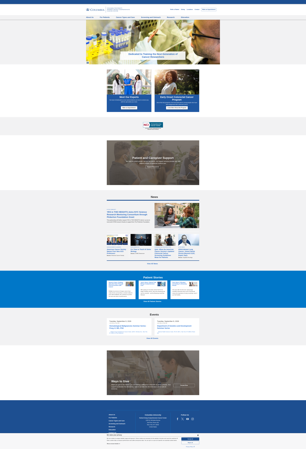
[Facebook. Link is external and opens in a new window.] (177, 419)
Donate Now (184, 385)
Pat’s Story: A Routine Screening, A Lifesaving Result (184, 289)
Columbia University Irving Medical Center (153, 1)
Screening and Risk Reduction (163, 247)
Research (112, 427)
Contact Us (112, 433)
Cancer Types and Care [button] (125, 17)
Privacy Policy (189, 446)
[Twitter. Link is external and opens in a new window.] (182, 419)
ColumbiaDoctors (176, 405)
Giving (183, 9)
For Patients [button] (105, 17)
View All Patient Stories (152, 301)
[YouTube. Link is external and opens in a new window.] (187, 419)
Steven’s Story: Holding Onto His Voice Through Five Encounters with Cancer (121, 289)
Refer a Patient (174, 9)
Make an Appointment (208, 9)
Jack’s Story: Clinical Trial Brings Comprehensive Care (153, 289)
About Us (112, 415)
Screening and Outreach (117, 424)
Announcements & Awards (114, 247)
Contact (197, 9)
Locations (190, 9)
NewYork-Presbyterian (153, 405)
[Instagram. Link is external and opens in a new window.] (192, 419)
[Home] (108, 10)
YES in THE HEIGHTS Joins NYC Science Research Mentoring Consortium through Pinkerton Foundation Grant (127, 214)
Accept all (190, 439)
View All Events (152, 338)
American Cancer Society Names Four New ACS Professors (116, 251)
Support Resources (153, 166)
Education (112, 429)
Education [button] (185, 17)
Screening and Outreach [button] (151, 17)
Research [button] (171, 17)
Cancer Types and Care (117, 421)
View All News (152, 264)
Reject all (190, 442)
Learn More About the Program (177, 107)
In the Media (181, 247)
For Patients (113, 418)
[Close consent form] (198, 435)
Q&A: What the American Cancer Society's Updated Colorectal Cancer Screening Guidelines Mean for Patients (164, 253)
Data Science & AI (135, 247)
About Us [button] (90, 17)
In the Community (111, 209)
